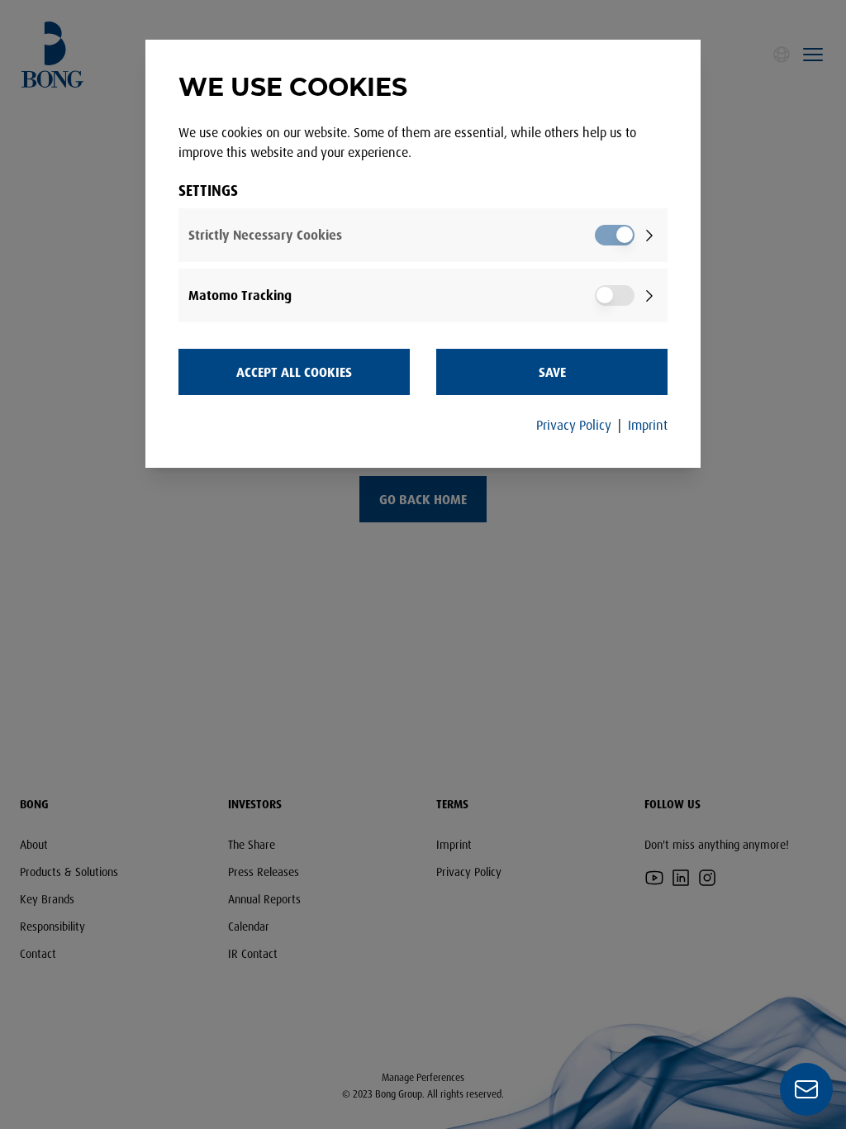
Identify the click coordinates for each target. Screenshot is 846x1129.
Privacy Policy (573, 425)
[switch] (614, 235)
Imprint (648, 425)
